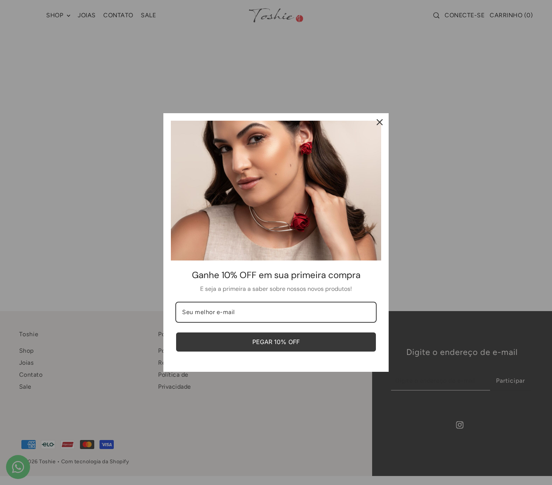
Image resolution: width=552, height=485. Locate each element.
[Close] (380, 122)
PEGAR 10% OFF (276, 342)
